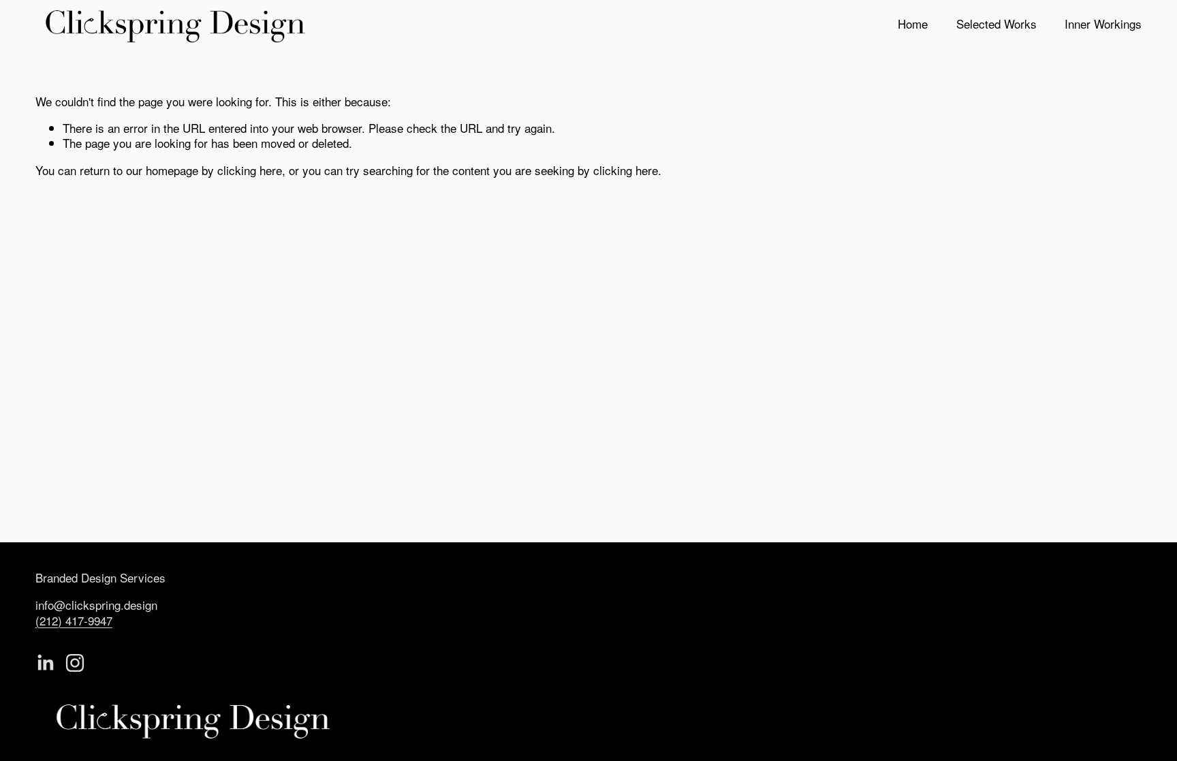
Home (913, 23)
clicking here (249, 169)
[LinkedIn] (44, 662)
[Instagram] (74, 662)
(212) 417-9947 (73, 620)
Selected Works (996, 23)
